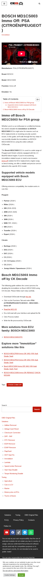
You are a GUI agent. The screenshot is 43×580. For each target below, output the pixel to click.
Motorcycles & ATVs (11, 492)
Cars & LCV (8, 485)
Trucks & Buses (10, 496)
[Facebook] (12, 532)
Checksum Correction (12, 433)
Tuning (4, 477)
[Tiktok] (19, 532)
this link (28, 297)
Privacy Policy (18, 520)
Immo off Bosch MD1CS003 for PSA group (19, 102)
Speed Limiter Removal (12, 466)
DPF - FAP (8, 436)
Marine (6, 488)
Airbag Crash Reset (11, 429)
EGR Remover (9, 444)
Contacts (31, 520)
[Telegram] (25, 532)
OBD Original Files (8, 418)
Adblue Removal (10, 425)
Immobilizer (6, 35)
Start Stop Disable (10, 470)
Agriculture (8, 481)
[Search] (39, 3)
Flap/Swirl (7, 451)
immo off (5, 161)
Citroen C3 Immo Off (15, 384)
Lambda (7, 462)
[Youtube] (6, 532)
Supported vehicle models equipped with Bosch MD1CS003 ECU (22, 106)
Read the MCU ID (10, 309)
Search (4, 405)
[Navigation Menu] (4, 3)
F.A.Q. (6, 520)
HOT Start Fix (9, 455)
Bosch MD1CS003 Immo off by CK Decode (19, 109)
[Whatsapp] (31, 532)
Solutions (5, 421)
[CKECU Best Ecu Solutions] (16, 4)
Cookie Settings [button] (10, 575)
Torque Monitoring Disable (13, 473)
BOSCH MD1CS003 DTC (13, 337)
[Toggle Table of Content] (36, 99)
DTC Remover (9, 440)
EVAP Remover (10, 447)
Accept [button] (21, 575)
